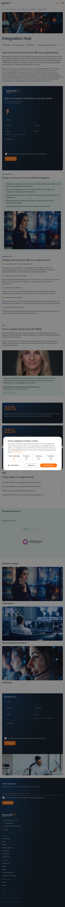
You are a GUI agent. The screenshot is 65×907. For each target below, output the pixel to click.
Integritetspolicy (17, 452)
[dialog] (32, 453)
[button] (13, 465)
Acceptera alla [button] (48, 465)
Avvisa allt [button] (32, 465)
